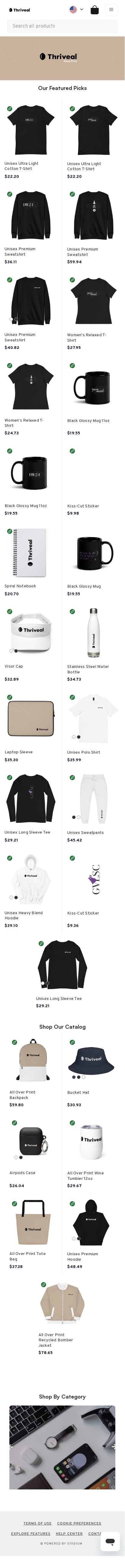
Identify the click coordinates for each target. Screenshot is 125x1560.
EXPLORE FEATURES (31, 1534)
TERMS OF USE (37, 1523)
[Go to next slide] (114, 1447)
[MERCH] (62, 1447)
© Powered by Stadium (61, 1544)
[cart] (92, 10)
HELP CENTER (69, 1534)
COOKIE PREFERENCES (79, 1523)
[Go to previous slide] (11, 1447)
